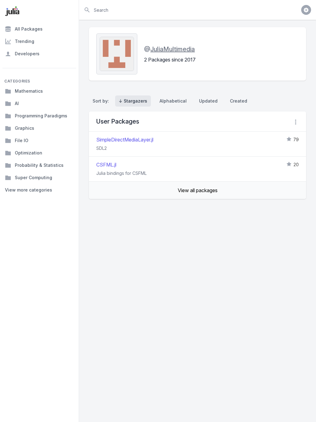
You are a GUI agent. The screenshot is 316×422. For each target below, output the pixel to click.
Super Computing (33, 177)
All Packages (29, 29)
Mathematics (29, 91)
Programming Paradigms (41, 115)
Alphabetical (173, 100)
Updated (208, 100)
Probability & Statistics (39, 165)
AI (17, 103)
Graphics (24, 128)
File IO (21, 140)
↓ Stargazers (133, 100)
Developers (27, 53)
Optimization (28, 152)
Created (238, 100)
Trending (24, 41)
